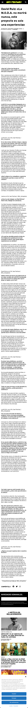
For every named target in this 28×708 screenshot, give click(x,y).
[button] (25, 676)
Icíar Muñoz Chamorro (13, 28)
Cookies (11, 706)
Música (20, 28)
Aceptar (14, 694)
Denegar (14, 698)
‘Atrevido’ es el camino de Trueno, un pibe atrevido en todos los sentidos (12, 635)
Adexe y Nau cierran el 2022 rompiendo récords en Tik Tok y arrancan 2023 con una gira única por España (13, 661)
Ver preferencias (14, 702)
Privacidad (15, 706)
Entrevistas (4, 28)
